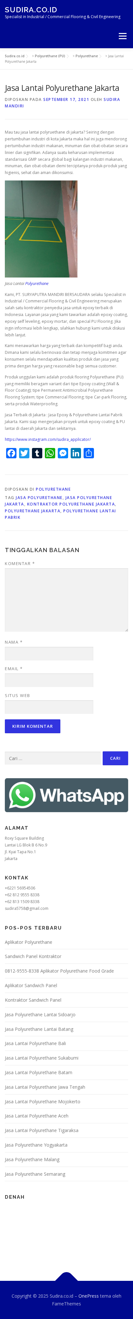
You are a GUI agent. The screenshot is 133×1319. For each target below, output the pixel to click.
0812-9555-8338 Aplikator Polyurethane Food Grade (59, 971)
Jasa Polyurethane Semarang (35, 1174)
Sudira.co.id (31, 9)
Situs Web (17, 695)
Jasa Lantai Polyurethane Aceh (36, 1116)
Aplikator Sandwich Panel (31, 985)
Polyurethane (36, 283)
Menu (122, 36)
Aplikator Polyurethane (28, 942)
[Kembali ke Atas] (66, 1281)
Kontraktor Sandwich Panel (33, 1000)
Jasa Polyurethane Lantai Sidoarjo (40, 1014)
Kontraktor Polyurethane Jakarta (71, 504)
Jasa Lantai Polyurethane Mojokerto (42, 1101)
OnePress (88, 1296)
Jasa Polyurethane (39, 497)
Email (14, 668)
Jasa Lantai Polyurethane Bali (35, 1043)
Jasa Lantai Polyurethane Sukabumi (41, 1058)
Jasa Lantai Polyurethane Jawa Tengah (45, 1087)
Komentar (20, 563)
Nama (14, 642)
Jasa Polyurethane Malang (32, 1159)
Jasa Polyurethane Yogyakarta (36, 1145)
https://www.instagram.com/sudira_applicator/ (48, 439)
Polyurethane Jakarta (32, 511)
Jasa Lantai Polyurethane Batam (38, 1072)
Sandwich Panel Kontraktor (33, 956)
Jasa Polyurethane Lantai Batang (39, 1029)
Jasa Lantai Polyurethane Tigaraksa (41, 1130)
